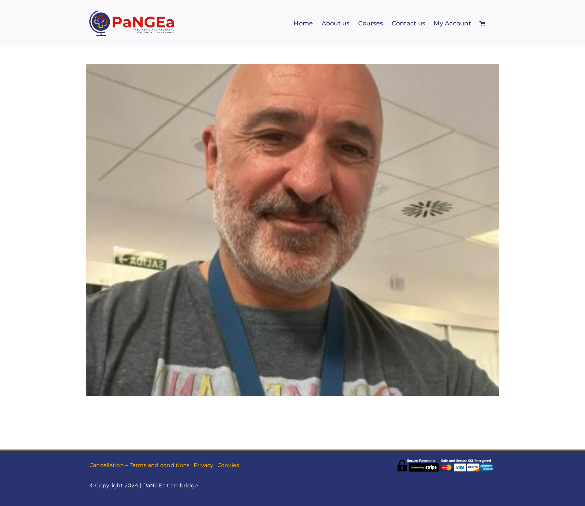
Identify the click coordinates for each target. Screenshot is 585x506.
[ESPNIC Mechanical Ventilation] (292, 230)
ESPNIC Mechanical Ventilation (292, 243)
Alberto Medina (292, 219)
